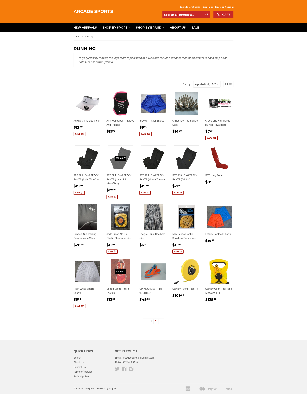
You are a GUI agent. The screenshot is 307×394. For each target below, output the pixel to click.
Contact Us (80, 367)
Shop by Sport (115, 27)
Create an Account (223, 7)
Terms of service (83, 371)
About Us (178, 27)
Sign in (206, 7)
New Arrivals (85, 27)
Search (77, 357)
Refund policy (81, 376)
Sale (195, 27)
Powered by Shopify (106, 388)
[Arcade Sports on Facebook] (124, 369)
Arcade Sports (93, 11)
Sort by (186, 84)
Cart (225, 14)
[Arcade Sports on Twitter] (117, 369)
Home (76, 36)
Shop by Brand (149, 27)
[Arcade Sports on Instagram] (131, 369)
